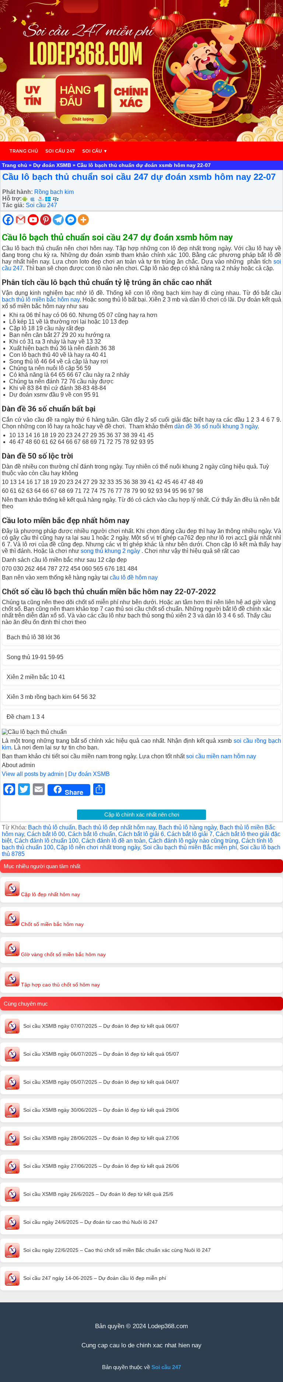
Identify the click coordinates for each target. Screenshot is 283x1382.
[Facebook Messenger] (70, 219)
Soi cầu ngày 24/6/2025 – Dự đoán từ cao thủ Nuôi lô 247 (90, 1222)
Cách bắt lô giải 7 (190, 834)
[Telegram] (58, 219)
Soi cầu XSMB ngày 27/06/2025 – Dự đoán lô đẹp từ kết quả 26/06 (101, 1166)
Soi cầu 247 (60, 151)
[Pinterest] (45, 219)
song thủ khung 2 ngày (110, 551)
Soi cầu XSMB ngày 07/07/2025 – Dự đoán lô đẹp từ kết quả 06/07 (101, 1026)
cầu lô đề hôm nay (134, 577)
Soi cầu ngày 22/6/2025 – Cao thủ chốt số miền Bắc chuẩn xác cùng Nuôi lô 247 (117, 1250)
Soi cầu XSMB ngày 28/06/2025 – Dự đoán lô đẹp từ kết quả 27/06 (101, 1138)
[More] (83, 219)
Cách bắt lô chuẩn (91, 834)
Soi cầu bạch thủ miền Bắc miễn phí (190, 847)
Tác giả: (13, 205)
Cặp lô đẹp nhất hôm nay (50, 894)
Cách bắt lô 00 (46, 834)
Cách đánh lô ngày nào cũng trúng (193, 841)
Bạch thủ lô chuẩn (51, 827)
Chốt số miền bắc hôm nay (52, 924)
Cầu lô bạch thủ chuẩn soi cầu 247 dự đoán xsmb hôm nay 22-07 (139, 177)
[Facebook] (8, 219)
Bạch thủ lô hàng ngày (187, 827)
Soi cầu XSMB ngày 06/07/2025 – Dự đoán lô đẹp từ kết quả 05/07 (101, 1054)
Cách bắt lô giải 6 (141, 834)
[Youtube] (33, 219)
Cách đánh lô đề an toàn (113, 841)
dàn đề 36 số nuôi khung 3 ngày (216, 426)
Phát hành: (17, 192)
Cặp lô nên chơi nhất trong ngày (98, 847)
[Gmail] (20, 219)
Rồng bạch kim (54, 192)
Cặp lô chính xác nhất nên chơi (141, 814)
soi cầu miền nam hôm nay (221, 756)
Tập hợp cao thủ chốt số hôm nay (60, 985)
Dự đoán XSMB (52, 165)
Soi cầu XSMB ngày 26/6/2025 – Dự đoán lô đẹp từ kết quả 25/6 (98, 1194)
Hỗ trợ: (12, 198)
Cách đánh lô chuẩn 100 (46, 841)
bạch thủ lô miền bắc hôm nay (41, 299)
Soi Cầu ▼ (95, 151)
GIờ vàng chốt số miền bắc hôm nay (63, 954)
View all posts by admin (33, 774)
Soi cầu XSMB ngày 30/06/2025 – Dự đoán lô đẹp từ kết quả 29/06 (101, 1110)
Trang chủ (23, 151)
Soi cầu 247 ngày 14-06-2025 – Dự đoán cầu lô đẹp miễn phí (94, 1278)
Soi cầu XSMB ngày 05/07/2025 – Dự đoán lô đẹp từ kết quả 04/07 (101, 1082)
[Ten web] (141, 71)
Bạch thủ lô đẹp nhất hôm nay (117, 827)
